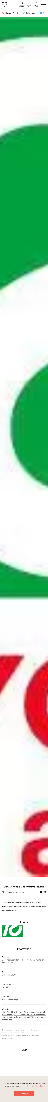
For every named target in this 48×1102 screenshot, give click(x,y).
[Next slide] (46, 13)
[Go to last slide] (17, 13)
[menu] (43, 4)
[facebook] (41, 892)
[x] (45, 892)
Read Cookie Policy (35, 1086)
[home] (9, 4)
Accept (24, 1093)
